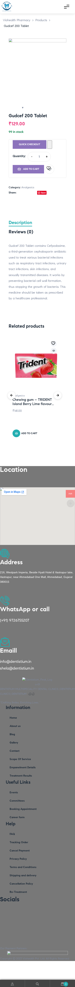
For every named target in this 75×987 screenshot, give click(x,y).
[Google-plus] (53, 911)
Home (13, 717)
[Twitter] (24, 911)
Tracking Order (19, 842)
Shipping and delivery (23, 875)
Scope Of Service (20, 759)
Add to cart (31, 169)
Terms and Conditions (23, 867)
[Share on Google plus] (35, 193)
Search (37, 983)
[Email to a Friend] (49, 193)
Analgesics (27, 187)
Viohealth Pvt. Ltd (33, 958)
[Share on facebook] (19, 193)
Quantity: (19, 156)
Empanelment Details (23, 767)
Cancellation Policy (21, 883)
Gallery (14, 742)
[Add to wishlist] (49, 169)
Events (14, 792)
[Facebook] (14, 911)
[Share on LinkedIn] (27, 193)
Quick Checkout (29, 144)
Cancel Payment (20, 850)
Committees (17, 800)
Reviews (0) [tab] (21, 232)
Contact (14, 751)
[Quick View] (34, 426)
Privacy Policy (18, 859)
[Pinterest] (33, 911)
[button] (59, 45)
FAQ (12, 834)
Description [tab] (20, 222)
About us (15, 726)
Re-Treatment (18, 892)
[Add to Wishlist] (49, 144)
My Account (12, 983)
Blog (12, 734)
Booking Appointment (23, 809)
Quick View (54, 351)
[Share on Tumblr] (31, 193)
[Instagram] (5, 911)
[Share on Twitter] (23, 193)
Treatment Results (21, 775)
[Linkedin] (43, 911)
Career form (17, 817)
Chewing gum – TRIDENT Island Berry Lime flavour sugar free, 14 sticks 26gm (32, 404)
